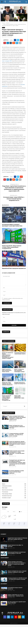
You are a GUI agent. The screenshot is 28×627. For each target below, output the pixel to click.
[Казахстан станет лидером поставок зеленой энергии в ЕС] (8, 377)
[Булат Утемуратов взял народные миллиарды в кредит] (20, 364)
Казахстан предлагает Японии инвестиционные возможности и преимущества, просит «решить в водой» (8, 355)
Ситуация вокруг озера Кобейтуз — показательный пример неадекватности (14, 198)
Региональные (5, 491)
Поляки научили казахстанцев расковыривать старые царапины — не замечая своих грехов (16, 452)
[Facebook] (4, 616)
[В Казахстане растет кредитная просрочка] (20, 377)
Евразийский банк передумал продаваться (14, 268)
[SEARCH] (24, 406)
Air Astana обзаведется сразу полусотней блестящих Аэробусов (16, 472)
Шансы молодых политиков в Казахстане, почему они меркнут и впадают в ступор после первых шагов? (17, 418)
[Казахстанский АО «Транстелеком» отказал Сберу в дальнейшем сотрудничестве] (8, 390)
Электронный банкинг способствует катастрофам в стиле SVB (17, 553)
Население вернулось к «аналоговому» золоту (20, 353)
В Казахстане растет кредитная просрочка (19, 383)
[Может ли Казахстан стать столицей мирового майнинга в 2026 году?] (5, 427)
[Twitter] (8, 616)
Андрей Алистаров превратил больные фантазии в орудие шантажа (17, 538)
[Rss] (19, 616)
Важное (3, 27)
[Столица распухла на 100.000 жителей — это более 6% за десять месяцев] (5, 435)
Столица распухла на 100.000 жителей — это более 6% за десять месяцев (16, 435)
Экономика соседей (6, 497)
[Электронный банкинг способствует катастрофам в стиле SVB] (4, 554)
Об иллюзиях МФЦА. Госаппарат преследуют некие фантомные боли (12, 225)
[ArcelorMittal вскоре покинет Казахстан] (4, 589)
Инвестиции (4, 487)
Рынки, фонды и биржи (7, 493)
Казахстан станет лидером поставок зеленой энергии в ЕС (7, 383)
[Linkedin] (12, 616)
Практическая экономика (7, 489)
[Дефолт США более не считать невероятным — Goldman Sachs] (4, 596)
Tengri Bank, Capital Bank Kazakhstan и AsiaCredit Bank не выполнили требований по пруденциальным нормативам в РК (14, 188)
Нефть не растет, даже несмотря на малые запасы (6, 370)
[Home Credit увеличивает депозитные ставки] (20, 390)
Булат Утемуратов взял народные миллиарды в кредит (19, 370)
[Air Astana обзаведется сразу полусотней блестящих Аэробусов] (5, 472)
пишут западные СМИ (7, 61)
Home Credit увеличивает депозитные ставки (19, 397)
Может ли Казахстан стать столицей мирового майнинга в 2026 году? (17, 426)
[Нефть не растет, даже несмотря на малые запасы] (8, 364)
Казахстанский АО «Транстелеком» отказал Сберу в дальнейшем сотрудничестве (11, 247)
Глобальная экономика (7, 485)
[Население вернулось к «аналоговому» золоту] (20, 347)
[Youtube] (15, 616)
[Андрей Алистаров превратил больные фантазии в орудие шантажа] (4, 539)
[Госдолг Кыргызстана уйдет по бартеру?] (4, 546)
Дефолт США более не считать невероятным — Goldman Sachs (16, 595)
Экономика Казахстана (7, 495)
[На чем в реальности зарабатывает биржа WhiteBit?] (4, 603)
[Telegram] (23, 616)
